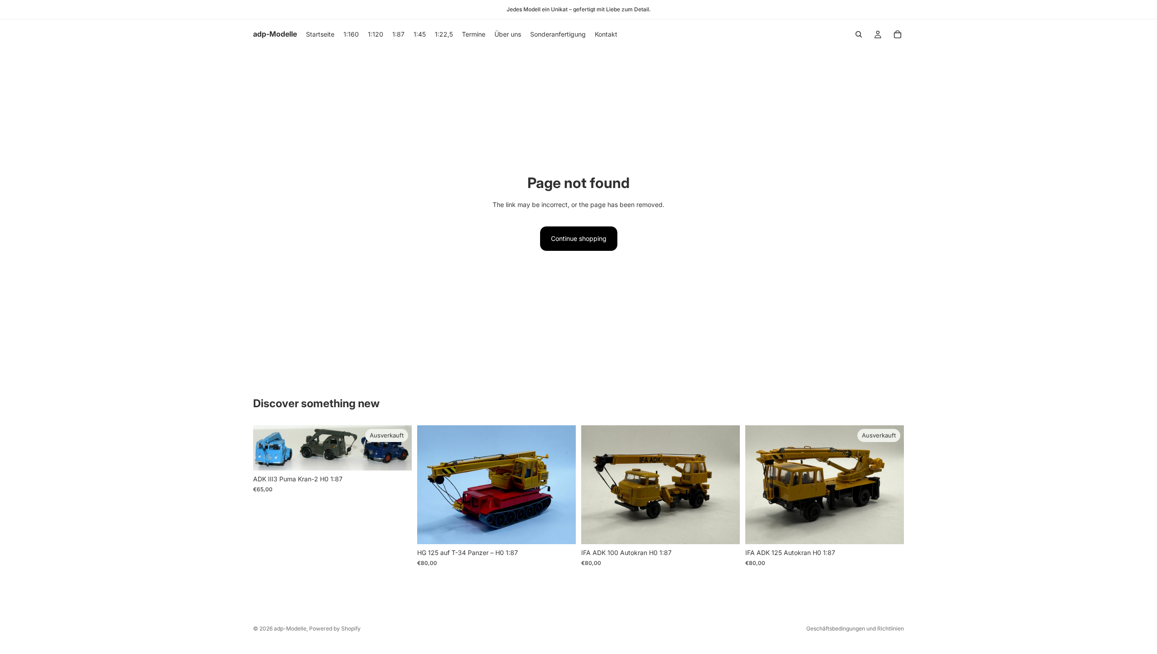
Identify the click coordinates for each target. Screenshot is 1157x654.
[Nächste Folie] (562, 485)
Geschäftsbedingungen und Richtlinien (855, 628)
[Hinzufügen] (562, 530)
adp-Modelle (290, 628)
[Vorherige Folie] (430, 485)
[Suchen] (859, 34)
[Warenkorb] (898, 34)
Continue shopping (579, 238)
